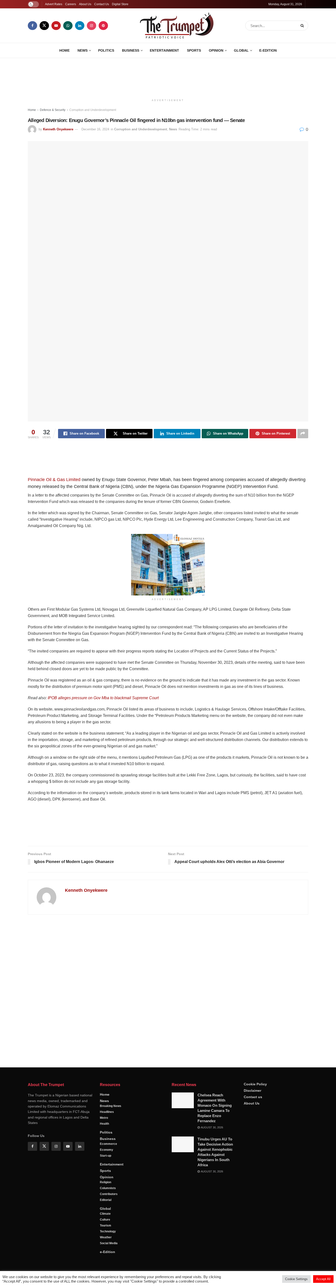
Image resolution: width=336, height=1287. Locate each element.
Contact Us (101, 4)
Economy (106, 1149)
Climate (105, 1213)
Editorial (105, 1200)
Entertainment (164, 50)
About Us (85, 4)
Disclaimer (252, 1090)
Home (64, 50)
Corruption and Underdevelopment (92, 110)
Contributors (109, 1194)
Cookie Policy (255, 1084)
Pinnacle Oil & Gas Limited (54, 479)
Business (130, 50)
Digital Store (120, 4)
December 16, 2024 (95, 129)
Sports (194, 50)
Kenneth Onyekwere (58, 129)
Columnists (108, 1188)
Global (241, 50)
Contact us (253, 1097)
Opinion (216, 50)
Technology (108, 1231)
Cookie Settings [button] (296, 1279)
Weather (106, 1237)
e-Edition (268, 50)
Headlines (107, 1112)
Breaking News (110, 1106)
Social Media (109, 1243)
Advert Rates (53, 4)
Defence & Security (52, 110)
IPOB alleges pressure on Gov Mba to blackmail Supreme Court (103, 698)
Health (104, 1123)
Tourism (105, 1225)
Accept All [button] (323, 1279)
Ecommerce (108, 1144)
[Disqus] (168, 988)
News (82, 50)
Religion (105, 1182)
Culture (105, 1219)
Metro (104, 1118)
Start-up (105, 1155)
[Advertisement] (168, 76)
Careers (70, 4)
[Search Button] (303, 25)
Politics (106, 50)
